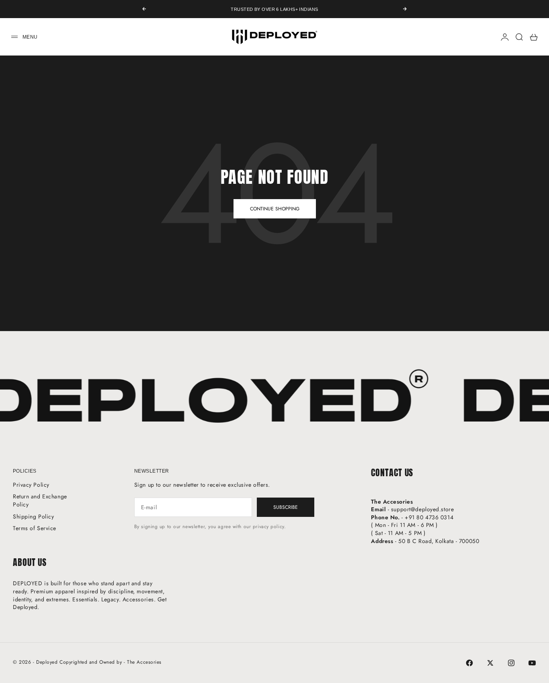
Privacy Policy (31, 485)
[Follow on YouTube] (532, 663)
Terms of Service (34, 528)
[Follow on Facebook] (469, 663)
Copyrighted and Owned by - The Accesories (110, 662)
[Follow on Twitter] (490, 663)
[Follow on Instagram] (511, 663)
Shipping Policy (33, 516)
